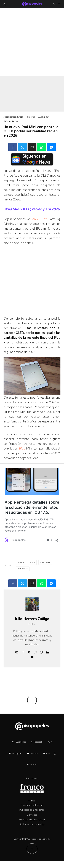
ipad (33, 562)
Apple (21, 562)
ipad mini (45, 562)
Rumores (30, 116)
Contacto (32, 814)
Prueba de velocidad (32, 805)
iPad (22, 448)
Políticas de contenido (32, 824)
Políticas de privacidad (32, 819)
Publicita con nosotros (32, 809)
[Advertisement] (32, 46)
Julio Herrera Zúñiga (13, 116)
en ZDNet (39, 219)
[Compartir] (12, 147)
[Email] (32, 147)
